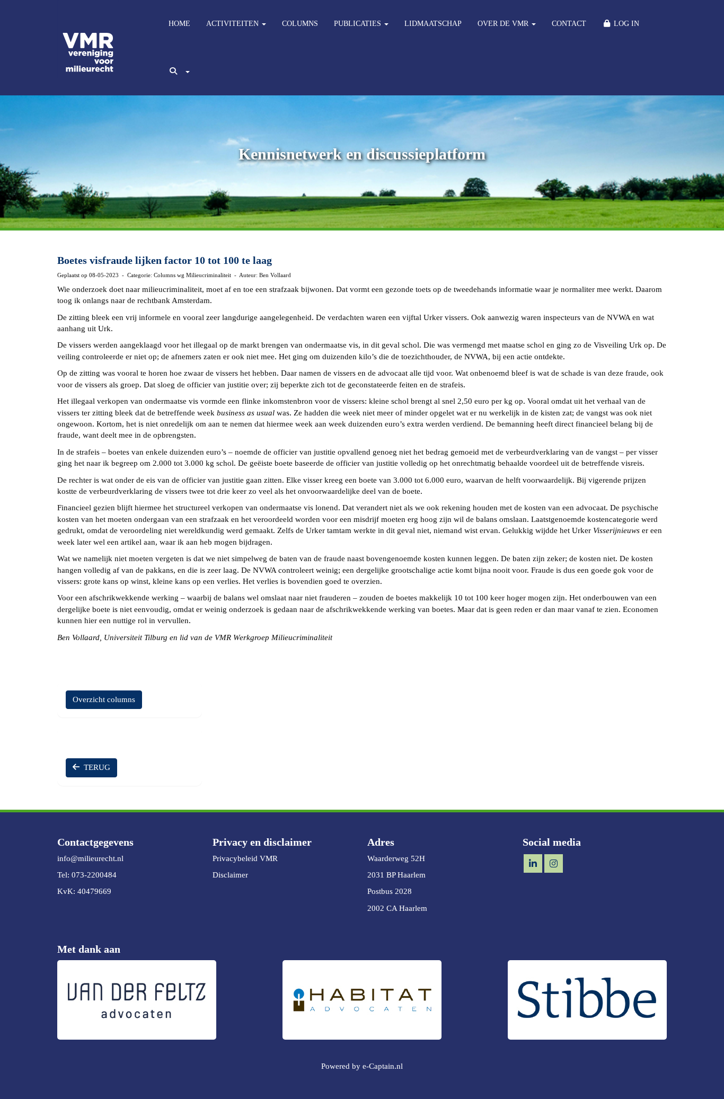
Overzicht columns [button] (104, 699)
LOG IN (625, 24)
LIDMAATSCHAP (433, 24)
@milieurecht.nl (90, 858)
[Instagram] (553, 864)
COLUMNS (300, 24)
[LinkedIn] (533, 864)
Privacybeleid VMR (245, 858)
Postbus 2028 (389, 891)
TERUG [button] (95, 767)
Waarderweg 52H (396, 858)
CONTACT (569, 24)
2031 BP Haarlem (396, 875)
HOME (179, 24)
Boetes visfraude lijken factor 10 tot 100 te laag (164, 260)
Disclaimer (230, 875)
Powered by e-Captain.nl (362, 1066)
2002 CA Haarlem (397, 908)
